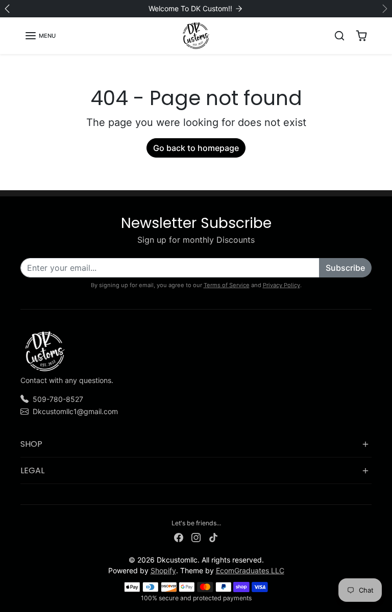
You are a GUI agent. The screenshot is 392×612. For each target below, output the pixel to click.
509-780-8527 (58, 399)
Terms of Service (227, 285)
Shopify (163, 570)
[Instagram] (196, 536)
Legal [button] (32, 470)
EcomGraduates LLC (250, 570)
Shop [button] (31, 444)
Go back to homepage (196, 148)
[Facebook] (178, 536)
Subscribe (345, 268)
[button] (40, 36)
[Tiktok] (213, 536)
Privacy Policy (281, 285)
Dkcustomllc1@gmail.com (75, 411)
